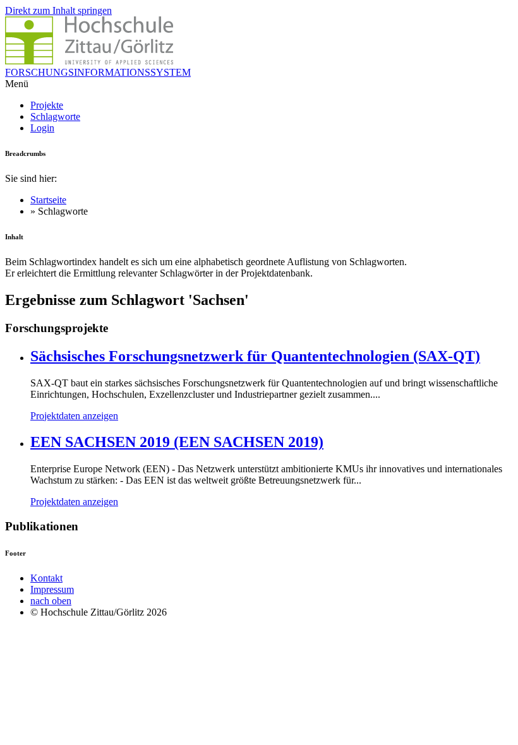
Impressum (52, 589)
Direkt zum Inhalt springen (58, 10)
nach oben (50, 600)
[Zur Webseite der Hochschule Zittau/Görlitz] (89, 61)
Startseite (48, 199)
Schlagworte (55, 116)
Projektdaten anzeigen (74, 415)
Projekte (46, 105)
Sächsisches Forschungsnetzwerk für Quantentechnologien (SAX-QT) (255, 356)
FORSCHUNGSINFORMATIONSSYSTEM (98, 72)
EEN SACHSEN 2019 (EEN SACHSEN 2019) (176, 442)
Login (42, 127)
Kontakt (46, 578)
